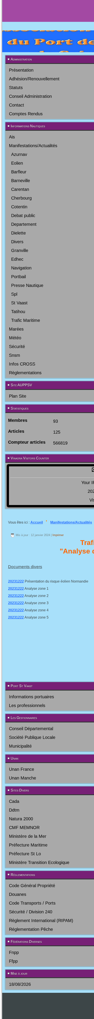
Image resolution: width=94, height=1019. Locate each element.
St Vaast (19, 302)
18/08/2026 (20, 984)
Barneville (20, 180)
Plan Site (17, 396)
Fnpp (14, 952)
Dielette (18, 233)
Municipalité (20, 746)
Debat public (23, 215)
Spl (14, 294)
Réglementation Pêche (31, 929)
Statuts (16, 87)
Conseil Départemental (31, 728)
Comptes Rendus (26, 113)
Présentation (21, 70)
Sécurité (17, 346)
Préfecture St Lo (25, 853)
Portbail (18, 276)
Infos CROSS (22, 364)
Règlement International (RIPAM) (41, 920)
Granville (19, 250)
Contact (16, 105)
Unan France (21, 769)
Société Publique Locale (32, 737)
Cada (14, 801)
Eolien (17, 163)
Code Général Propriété (32, 885)
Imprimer (58, 535)
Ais (12, 136)
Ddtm (14, 810)
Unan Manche (22, 778)
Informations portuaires (31, 696)
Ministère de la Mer (27, 836)
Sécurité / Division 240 (30, 911)
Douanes (17, 894)
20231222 (16, 581)
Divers (17, 241)
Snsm (14, 355)
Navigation (21, 268)
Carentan (20, 189)
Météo (15, 337)
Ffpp (13, 961)
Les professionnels (27, 705)
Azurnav (19, 154)
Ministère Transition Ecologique (39, 862)
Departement (24, 224)
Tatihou (18, 311)
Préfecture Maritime (28, 845)
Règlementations (25, 372)
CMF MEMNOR (24, 827)
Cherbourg (21, 198)
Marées (16, 329)
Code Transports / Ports (32, 903)
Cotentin (19, 206)
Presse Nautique (27, 285)
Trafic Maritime (25, 320)
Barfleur (18, 171)
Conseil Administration (30, 96)
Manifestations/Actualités (33, 145)
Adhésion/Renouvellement (34, 78)
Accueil (36, 522)
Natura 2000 (21, 818)
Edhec (17, 259)
